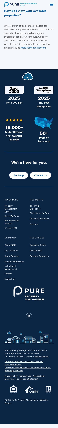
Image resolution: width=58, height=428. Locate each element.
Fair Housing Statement (27, 378)
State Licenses (42, 356)
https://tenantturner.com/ (34, 47)
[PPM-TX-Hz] (20, 3)
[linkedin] (29, 316)
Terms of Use (25, 375)
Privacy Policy (11, 375)
